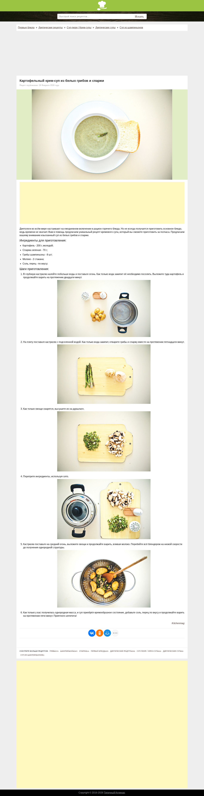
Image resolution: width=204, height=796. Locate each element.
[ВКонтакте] (91, 633)
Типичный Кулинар (114, 792)
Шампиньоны (68, 651)
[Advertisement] (102, 53)
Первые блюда (26, 27)
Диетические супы (105, 27)
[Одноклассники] (99, 633)
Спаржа (84, 651)
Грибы (54, 651)
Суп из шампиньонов (131, 27)
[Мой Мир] (107, 633)
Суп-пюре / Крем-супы (79, 27)
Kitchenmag (178, 623)
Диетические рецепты (51, 27)
